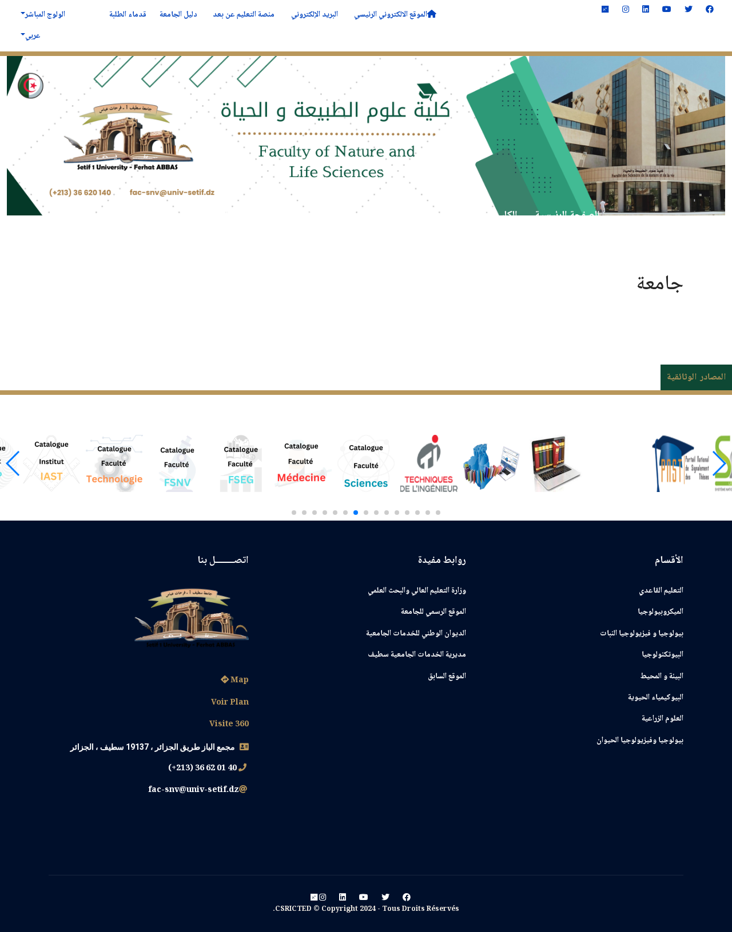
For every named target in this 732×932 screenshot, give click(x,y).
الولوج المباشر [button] (45, 15)
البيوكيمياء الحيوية (655, 697)
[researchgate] (605, 10)
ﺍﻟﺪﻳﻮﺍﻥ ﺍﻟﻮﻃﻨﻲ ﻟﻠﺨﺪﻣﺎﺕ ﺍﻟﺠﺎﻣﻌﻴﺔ (416, 633)
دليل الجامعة (177, 15)
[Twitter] (689, 10)
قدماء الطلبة (127, 15)
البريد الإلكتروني (313, 15)
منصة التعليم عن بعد (242, 15)
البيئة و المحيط (661, 676)
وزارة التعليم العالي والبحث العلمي (417, 591)
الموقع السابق (447, 676)
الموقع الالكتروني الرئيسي (389, 15)
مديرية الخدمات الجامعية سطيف (417, 655)
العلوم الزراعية (662, 719)
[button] (438, 512)
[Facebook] (710, 10)
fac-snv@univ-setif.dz (193, 790)
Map (239, 680)
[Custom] (314, 898)
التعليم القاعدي (661, 591)
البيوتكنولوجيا (662, 655)
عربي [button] (33, 36)
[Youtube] (666, 10)
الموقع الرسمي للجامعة (433, 612)
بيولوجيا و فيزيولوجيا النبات (641, 633)
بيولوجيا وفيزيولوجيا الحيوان (639, 740)
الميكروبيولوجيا (660, 612)
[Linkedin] (645, 10)
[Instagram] (625, 10)
